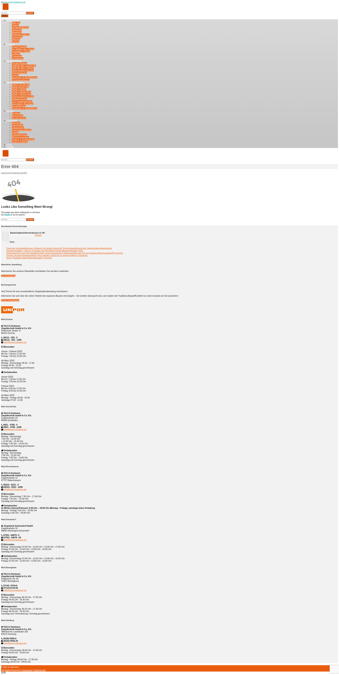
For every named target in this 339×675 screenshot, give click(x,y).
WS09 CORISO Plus (21, 94)
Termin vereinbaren (10, 300)
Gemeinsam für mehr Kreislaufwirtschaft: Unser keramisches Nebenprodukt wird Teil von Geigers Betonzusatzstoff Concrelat (64, 253)
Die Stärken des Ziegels (23, 49)
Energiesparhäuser (21, 80)
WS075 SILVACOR (21, 85)
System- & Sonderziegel (23, 139)
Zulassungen (18, 128)
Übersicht (16, 123)
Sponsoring (17, 37)
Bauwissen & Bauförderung (24, 77)
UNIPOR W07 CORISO (23, 68)
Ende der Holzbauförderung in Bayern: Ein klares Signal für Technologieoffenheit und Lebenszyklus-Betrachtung (59, 248)
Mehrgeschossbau (15, 82)
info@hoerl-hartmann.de (15, 342)
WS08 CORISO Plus (21, 92)
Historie (15, 25)
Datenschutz (40, 670)
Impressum (27, 670)
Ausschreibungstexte (21, 130)
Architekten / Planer (21, 51)
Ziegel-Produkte (19, 47)
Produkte (10, 44)
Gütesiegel (17, 30)
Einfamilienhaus (14, 61)
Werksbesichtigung (21, 35)
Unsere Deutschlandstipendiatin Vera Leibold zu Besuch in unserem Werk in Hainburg (46, 255)
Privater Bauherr (19, 63)
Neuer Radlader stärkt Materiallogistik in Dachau (29, 258)
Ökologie (16, 39)
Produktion (17, 56)
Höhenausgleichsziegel (23, 70)
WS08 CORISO (19, 89)
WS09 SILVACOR (20, 87)
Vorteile (15, 75)
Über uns (16, 23)
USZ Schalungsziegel (22, 101)
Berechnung (17, 116)
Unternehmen (12, 20)
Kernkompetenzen (20, 27)
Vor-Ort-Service (19, 118)
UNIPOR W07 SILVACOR (24, 66)
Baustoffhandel (19, 106)
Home (7, 215)
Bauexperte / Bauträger (22, 104)
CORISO (16, 54)
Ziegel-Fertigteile (20, 142)
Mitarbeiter (17, 32)
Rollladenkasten (19, 73)
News (9, 144)
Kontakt (10, 147)
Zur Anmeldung (8, 276)
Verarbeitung (18, 58)
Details (15, 132)
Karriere (15, 42)
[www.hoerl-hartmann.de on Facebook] (5, 6)
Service (10, 111)
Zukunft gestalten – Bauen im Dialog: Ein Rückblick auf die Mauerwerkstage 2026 (44, 251)
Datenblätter (17, 125)
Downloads (11, 120)
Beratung (16, 113)
